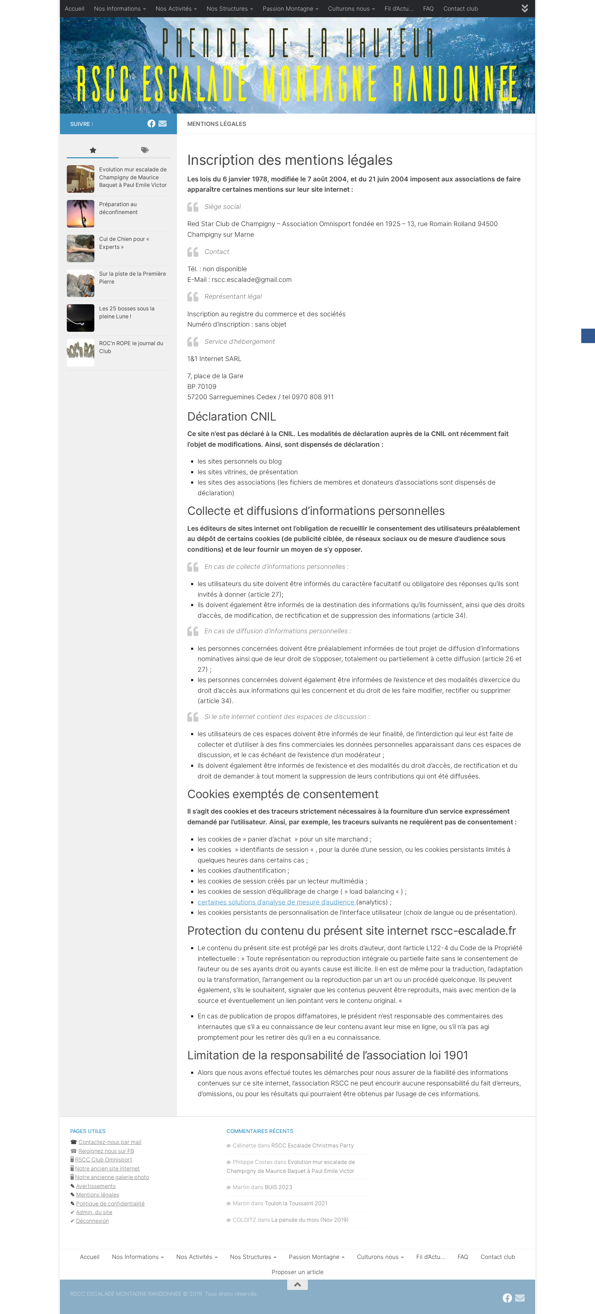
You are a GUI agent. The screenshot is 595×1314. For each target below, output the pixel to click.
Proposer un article (298, 1272)
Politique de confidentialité (110, 1203)
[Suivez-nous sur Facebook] (151, 123)
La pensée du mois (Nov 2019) (310, 1220)
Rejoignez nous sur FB (106, 1151)
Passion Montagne (288, 8)
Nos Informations (117, 8)
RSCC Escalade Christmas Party (312, 1145)
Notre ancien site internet (107, 1168)
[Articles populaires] (92, 150)
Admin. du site (94, 1212)
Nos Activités (174, 8)
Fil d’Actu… (399, 8)
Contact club (460, 8)
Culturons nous (349, 8)
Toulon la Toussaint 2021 (296, 1203)
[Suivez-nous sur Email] (162, 123)
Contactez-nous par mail (110, 1142)
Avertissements (96, 1186)
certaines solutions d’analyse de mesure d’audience (277, 902)
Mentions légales (97, 1194)
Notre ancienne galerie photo (112, 1177)
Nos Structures (227, 8)
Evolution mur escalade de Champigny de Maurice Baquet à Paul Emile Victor (133, 177)
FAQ (428, 8)
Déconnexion (92, 1221)
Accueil (74, 8)
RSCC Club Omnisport (103, 1159)
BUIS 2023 (278, 1187)
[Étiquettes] (144, 150)
